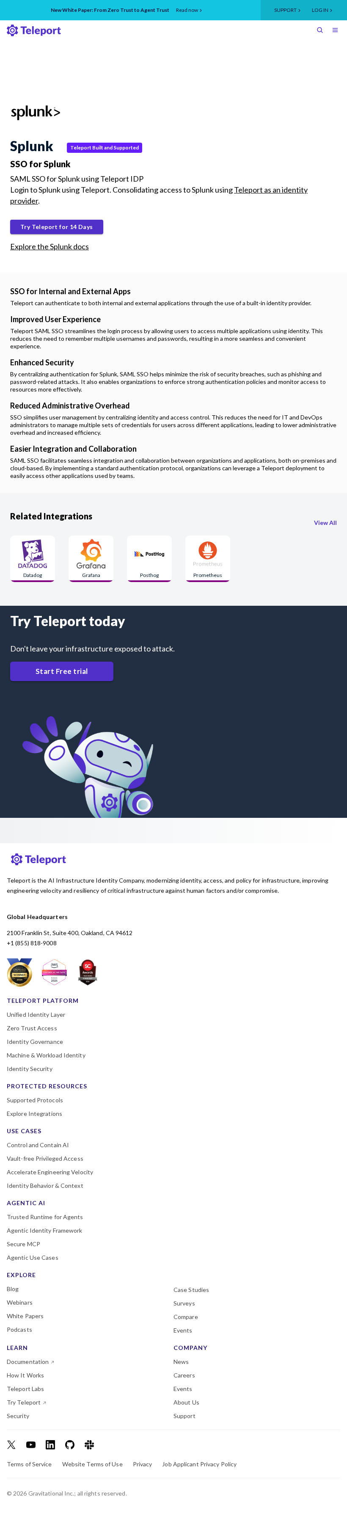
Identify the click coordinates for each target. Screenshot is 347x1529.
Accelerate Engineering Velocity (50, 1172)
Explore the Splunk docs (49, 246)
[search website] (322, 30)
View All (325, 522)
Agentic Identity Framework (45, 1230)
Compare (186, 1317)
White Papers (25, 1316)
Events (183, 1330)
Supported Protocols (35, 1100)
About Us (186, 1402)
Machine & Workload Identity (46, 1055)
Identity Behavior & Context (45, 1185)
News (181, 1361)
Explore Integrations (34, 1113)
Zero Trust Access (32, 1028)
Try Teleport (24, 1402)
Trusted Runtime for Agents (45, 1217)
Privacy (142, 1464)
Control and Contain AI (38, 1145)
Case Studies (191, 1289)
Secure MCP (23, 1244)
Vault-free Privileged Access (45, 1158)
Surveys (184, 1303)
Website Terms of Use (92, 1464)
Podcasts (19, 1329)
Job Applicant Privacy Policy (199, 1464)
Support (285, 10)
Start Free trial (62, 671)
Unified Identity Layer (36, 1014)
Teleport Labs (25, 1388)
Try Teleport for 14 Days (56, 226)
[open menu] (337, 31)
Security (18, 1416)
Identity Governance (35, 1041)
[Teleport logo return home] (34, 30)
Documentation (28, 1361)
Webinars (20, 1302)
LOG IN (320, 10)
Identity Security (29, 1068)
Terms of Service (29, 1464)
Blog (13, 1289)
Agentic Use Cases (32, 1257)
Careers (184, 1375)
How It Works (25, 1375)
